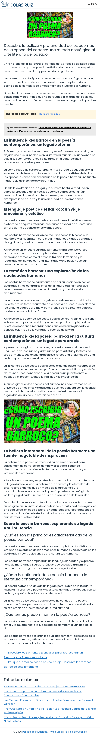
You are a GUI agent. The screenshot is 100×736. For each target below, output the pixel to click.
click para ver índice (49, 113)
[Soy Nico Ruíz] (17, 4)
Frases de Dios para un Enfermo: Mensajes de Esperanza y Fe (44, 686)
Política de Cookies (76, 731)
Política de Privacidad (34, 731)
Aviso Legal (56, 731)
